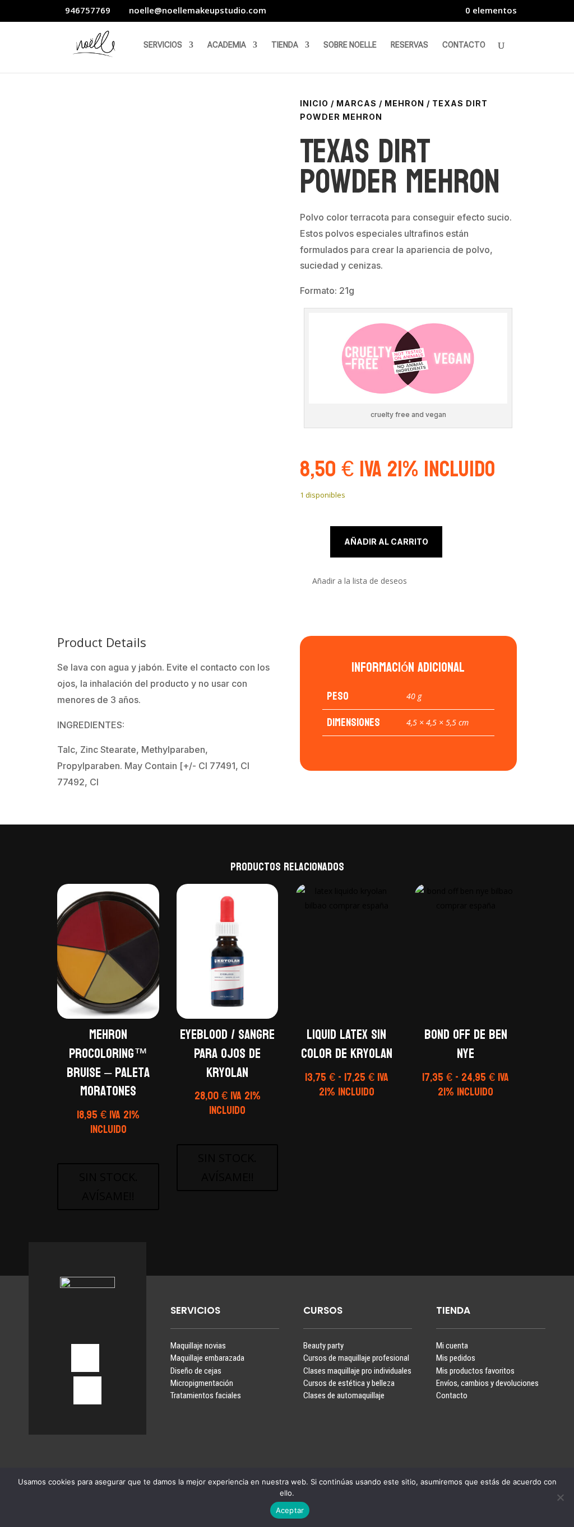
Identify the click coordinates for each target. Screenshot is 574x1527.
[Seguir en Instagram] (85, 1358)
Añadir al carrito (386, 541)
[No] (560, 1497)
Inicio (314, 103)
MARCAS (356, 103)
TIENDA (284, 45)
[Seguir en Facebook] (87, 1390)
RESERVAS (409, 45)
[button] (353, 581)
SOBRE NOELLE (350, 45)
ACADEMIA (226, 45)
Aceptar (290, 1510)
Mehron (404, 103)
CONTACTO (463, 45)
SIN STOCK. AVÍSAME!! (108, 1186)
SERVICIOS (163, 45)
